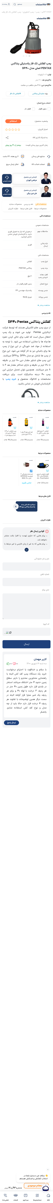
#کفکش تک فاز (15, 93)
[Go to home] (46, 12)
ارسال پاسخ (11, 722)
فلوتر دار (28, 109)
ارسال (26, 644)
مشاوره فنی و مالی (38, 156)
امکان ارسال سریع (12, 164)
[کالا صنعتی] (43, 4)
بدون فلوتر (42, 109)
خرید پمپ (11, 379)
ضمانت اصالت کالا (38, 164)
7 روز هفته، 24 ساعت (10, 156)
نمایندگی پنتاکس (38, 93)
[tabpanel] (26, 36)
